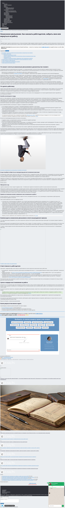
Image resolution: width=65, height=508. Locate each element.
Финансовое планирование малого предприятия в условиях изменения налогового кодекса (18, 477)
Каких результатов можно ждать (8, 62)
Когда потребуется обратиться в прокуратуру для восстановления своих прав (19, 56)
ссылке (36, 215)
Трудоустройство (29, 359)
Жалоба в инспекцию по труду (10, 55)
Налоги (5, 5)
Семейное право (7, 19)
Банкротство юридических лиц (11, 11)
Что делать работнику (6, 53)
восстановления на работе (7, 307)
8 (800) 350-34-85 (45, 47)
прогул (29, 293)
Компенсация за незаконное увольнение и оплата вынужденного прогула (17, 59)
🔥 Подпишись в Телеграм (5, 358)
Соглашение (4, 490)
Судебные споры (22, 359)
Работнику (10, 359)
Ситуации (5, 4)
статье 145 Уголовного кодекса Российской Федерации (20, 277)
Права (3, 3)
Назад (1, 31)
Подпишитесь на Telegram (9, 505)
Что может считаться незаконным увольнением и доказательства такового (17, 52)
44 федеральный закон (10, 8)
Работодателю (15, 359)
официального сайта (31, 115)
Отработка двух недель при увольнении (8, 263)
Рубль (3, 25)
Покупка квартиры (9, 16)
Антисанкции (4, 26)
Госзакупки (6, 6)
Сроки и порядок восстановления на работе (11, 61)
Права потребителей (7, 20)
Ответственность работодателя (8, 60)
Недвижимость (6, 14)
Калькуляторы (4, 23)
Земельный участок (9, 15)
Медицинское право (7, 21)
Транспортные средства (8, 22)
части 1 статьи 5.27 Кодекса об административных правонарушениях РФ (27, 272)
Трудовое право (7, 18)
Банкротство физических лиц (11, 10)
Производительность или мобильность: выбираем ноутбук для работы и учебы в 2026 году (18, 479)
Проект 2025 (4, 24)
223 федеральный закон (10, 7)
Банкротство (6, 9)
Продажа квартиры (9, 17)
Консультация (4, 492)
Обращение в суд (7, 57)
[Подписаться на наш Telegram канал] (2, 505)
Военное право (6, 13)
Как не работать (3, 359)
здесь (37, 116)
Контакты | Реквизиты (6, 491)
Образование (6, 12)
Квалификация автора (8, 357)
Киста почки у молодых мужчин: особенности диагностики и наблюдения (15, 478)
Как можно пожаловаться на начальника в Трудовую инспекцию (13, 170)
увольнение (45, 78)
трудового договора (18, 73)
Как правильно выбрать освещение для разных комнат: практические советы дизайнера (17, 480)
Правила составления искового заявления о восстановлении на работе (18, 58)
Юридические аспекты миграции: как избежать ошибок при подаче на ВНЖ (15, 476)
